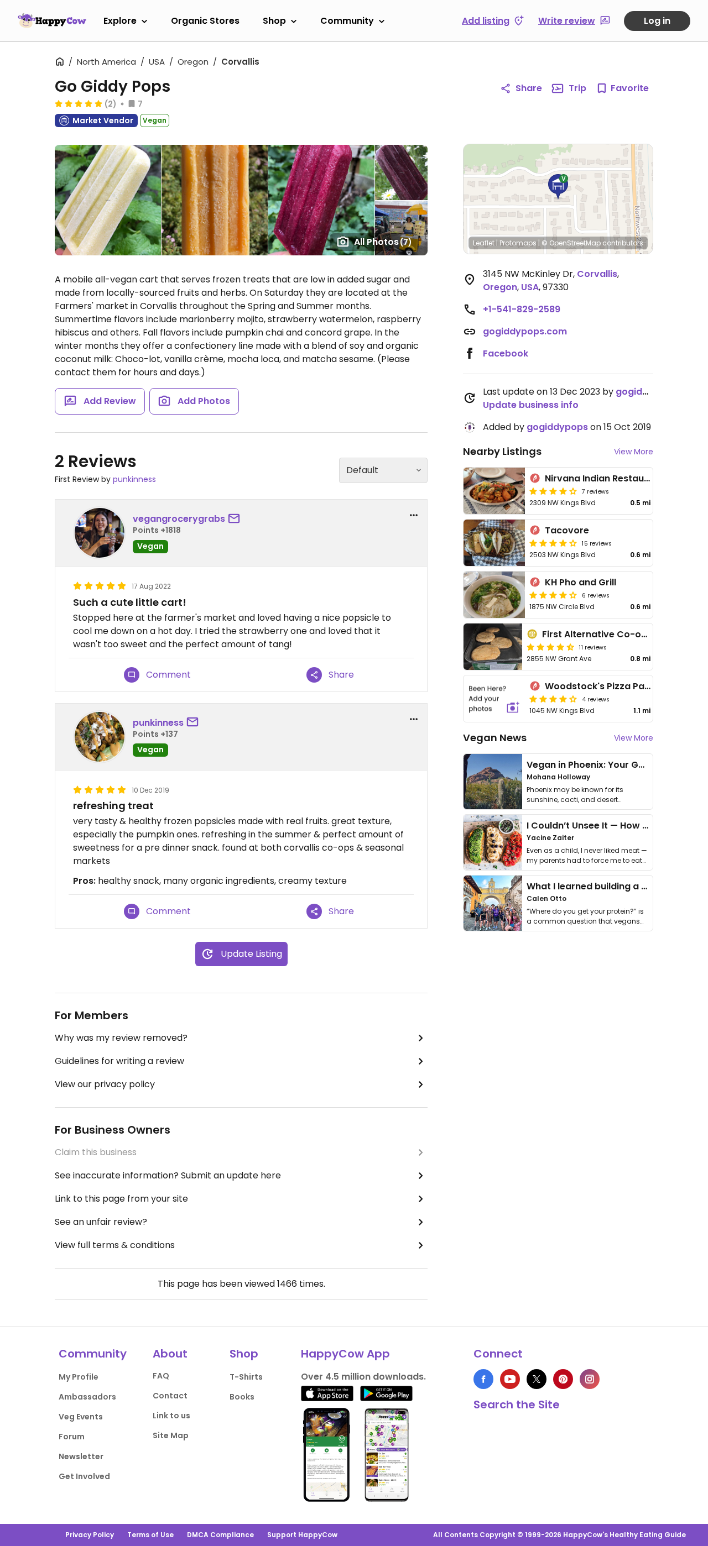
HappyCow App (345, 1353)
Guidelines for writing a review (119, 1061)
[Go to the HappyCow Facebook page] (483, 1379)
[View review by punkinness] (99, 736)
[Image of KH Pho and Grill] (494, 595)
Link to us (171, 1415)
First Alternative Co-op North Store (622, 634)
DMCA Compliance (220, 1534)
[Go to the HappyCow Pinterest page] (563, 1379)
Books (242, 1396)
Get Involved (84, 1476)
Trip (577, 88)
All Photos (383, 241)
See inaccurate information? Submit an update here (168, 1175)
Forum (72, 1436)
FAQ (161, 1375)
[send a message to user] (236, 519)
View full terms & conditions (115, 1245)
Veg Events (81, 1416)
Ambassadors (87, 1396)
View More (633, 451)
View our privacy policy (105, 1084)
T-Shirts (246, 1376)
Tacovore (567, 530)
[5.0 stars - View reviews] (78, 103)
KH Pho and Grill (580, 582)
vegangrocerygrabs (179, 518)
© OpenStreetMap (571, 243)
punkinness (134, 479)
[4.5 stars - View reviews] (550, 647)
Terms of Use (150, 1534)
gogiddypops (646, 391)
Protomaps (518, 243)
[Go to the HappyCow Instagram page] (590, 1379)
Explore (120, 20)
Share (529, 88)
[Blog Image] (493, 781)
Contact (170, 1395)
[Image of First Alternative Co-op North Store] (493, 646)
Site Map (171, 1435)
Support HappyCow (302, 1534)
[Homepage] (52, 20)
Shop (274, 20)
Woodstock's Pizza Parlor (602, 686)
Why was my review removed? (121, 1037)
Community (347, 20)
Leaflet (483, 243)
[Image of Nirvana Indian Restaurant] (494, 491)
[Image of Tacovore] (494, 543)
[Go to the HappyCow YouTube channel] (510, 1379)
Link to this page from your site (121, 1198)
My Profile (78, 1376)
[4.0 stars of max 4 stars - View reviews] (553, 491)
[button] (558, 187)
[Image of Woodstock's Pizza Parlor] (494, 698)
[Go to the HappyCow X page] (536, 1379)
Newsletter (81, 1456)
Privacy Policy (89, 1534)
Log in (657, 20)
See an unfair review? (101, 1221)
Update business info (531, 405)
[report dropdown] (413, 515)
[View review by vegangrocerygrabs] (99, 532)
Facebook (505, 353)
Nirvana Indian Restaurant (604, 478)
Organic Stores (205, 20)
